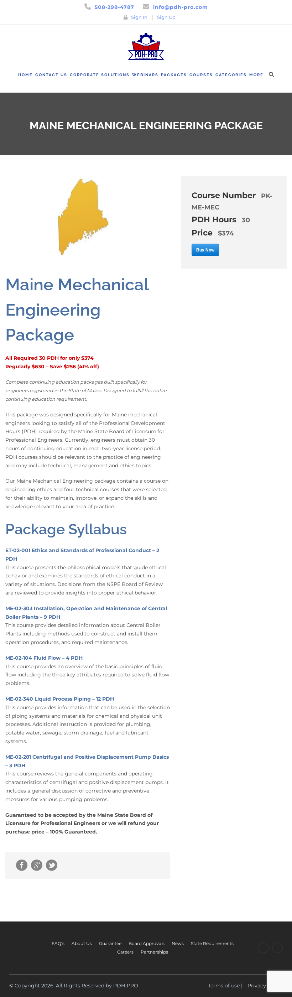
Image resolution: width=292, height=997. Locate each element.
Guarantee (110, 943)
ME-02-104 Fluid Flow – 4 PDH (44, 658)
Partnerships (154, 952)
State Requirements (212, 943)
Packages (174, 75)
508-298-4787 (114, 7)
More (256, 75)
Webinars (145, 75)
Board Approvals (147, 943)
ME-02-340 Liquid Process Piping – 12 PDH (59, 699)
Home (25, 75)
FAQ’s (58, 943)
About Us (82, 943)
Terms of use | (225, 985)
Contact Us (51, 75)
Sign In (139, 17)
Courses (201, 75)
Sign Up (166, 17)
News (178, 943)
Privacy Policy (265, 985)
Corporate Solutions (100, 75)
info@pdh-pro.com (180, 7)
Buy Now (205, 250)
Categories (231, 75)
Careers (125, 952)
